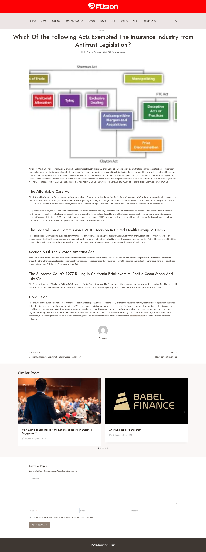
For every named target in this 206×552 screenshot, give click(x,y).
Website (134, 510)
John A (30, 438)
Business (56, 21)
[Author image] (82, 52)
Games (91, 21)
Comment (35, 478)
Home (33, 21)
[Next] (184, 412)
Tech (135, 21)
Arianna (90, 52)
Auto (43, 21)
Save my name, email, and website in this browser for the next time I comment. (63, 517)
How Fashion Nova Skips (166, 355)
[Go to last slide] (21, 412)
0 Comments (120, 52)
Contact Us (150, 21)
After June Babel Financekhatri (125, 430)
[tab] (98, 448)
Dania (117, 435)
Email (83, 510)
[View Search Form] (176, 21)
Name (33, 510)
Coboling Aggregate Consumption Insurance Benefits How (55, 355)
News (103, 21)
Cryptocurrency (74, 21)
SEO (113, 21)
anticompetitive (137, 315)
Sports (124, 21)
